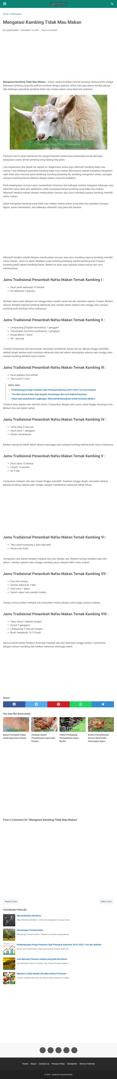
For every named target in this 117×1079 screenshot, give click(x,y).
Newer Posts (11, 901)
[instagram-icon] (58, 1050)
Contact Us (44, 1064)
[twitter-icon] (51, 1050)
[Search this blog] (112, 4)
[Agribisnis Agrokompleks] (58, 4)
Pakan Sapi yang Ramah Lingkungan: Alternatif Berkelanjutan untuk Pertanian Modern (53, 399)
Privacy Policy (58, 1064)
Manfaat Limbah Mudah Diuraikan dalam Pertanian (41, 973)
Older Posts (106, 901)
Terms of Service (87, 1064)
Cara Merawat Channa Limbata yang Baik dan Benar (42, 959)
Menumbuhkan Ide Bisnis (29, 915)
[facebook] (14, 704)
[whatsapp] (81, 704)
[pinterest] (58, 704)
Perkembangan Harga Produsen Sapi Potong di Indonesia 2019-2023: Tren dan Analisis (53, 390)
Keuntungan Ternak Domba (30, 930)
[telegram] (103, 704)
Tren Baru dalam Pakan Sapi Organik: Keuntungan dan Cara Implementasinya (49, 394)
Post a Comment (49, 30)
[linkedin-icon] (74, 1050)
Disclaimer (72, 1064)
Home (25, 1064)
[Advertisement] (58, 56)
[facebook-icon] (43, 1050)
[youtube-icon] (66, 1050)
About (33, 1064)
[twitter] (36, 704)
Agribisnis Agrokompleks (62, 1075)
